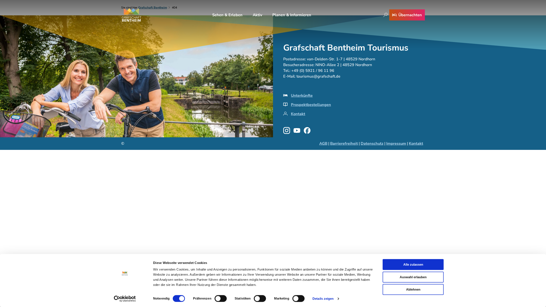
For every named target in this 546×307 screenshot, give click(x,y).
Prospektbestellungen (311, 104)
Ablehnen (413, 289)
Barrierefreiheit (344, 143)
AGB (323, 143)
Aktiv (257, 14)
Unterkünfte (302, 95)
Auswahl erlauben (413, 277)
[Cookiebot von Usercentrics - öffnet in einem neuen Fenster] (125, 298)
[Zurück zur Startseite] (131, 15)
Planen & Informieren (291, 14)
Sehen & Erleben (227, 14)
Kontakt (298, 113)
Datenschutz (372, 143)
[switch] (221, 298)
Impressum (396, 143)
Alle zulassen (413, 264)
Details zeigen (323, 298)
